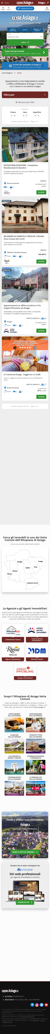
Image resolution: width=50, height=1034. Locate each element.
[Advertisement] (25, 438)
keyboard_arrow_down (14, 115)
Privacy (42, 1020)
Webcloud (36, 1020)
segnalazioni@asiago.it (27, 1016)
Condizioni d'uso (7, 1022)
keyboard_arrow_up (11, 115)
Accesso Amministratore (9, 1026)
